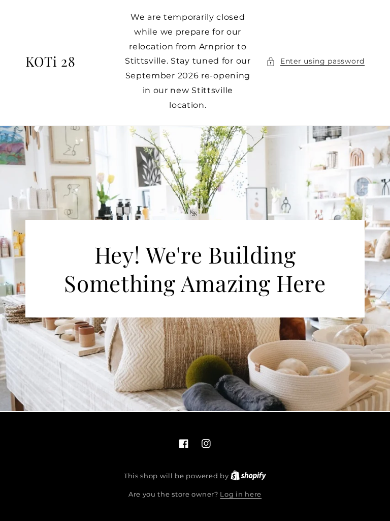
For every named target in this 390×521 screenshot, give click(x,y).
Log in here (241, 494)
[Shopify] (248, 476)
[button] (315, 61)
